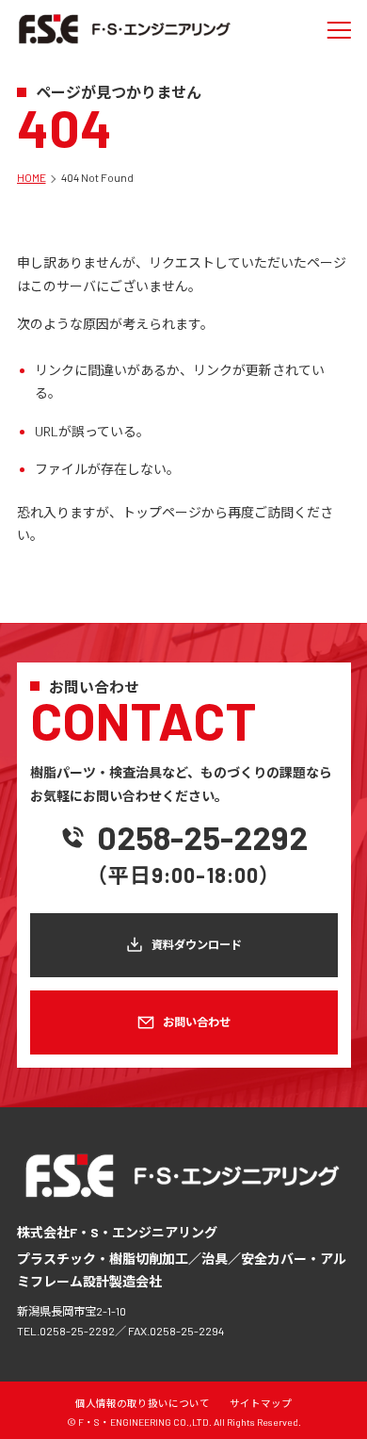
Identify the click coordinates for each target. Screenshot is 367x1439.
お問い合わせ (197, 1021)
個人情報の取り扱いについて (142, 1403)
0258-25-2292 (202, 837)
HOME (31, 177)
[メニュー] (339, 30)
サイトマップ (261, 1403)
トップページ (161, 512)
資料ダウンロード (197, 944)
